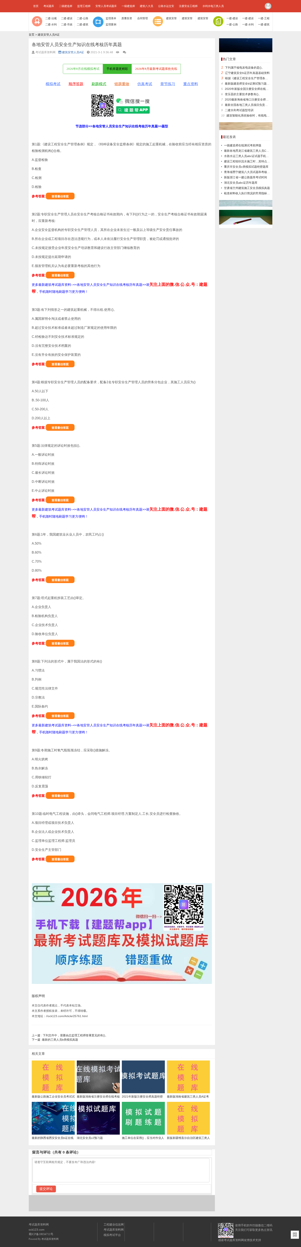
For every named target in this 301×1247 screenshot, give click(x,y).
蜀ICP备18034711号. (41, 1234)
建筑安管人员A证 (49, 34)
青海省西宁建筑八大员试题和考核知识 (248, 172)
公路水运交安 (166, 6)
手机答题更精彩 (117, 68)
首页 (35, 6)
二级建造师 (65, 6)
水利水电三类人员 (213, 6)
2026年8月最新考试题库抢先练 (156, 68)
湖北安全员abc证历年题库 (240, 182)
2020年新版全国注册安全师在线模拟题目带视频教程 (258, 88)
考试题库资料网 (50, 1239)
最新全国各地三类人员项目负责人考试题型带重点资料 (259, 104)
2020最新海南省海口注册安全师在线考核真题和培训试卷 (261, 99)
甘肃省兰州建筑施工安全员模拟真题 (247, 188)
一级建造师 (128, 6)
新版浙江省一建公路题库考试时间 (245, 177)
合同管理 (142, 18)
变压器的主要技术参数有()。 (243, 94)
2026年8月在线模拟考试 (83, 68)
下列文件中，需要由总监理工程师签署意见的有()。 (70, 1035)
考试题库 (48, 6)
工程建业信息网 (114, 1224)
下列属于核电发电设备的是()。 (244, 67)
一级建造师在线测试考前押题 (242, 145)
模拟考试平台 (112, 1235)
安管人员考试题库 (106, 6)
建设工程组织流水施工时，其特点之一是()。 (252, 161)
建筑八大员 (146, 6)
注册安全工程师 (188, 6)
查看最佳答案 (60, 196)
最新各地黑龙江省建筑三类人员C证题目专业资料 (255, 150)
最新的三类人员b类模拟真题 (55, 1039)
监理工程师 (84, 6)
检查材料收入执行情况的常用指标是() (248, 193)
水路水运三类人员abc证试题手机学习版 (249, 156)
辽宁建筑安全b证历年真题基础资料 (247, 73)
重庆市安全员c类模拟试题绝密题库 (246, 166)
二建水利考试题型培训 (239, 110)
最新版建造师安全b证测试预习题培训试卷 (251, 83)
